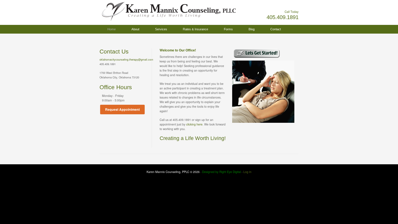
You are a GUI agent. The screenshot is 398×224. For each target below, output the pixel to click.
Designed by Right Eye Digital (222, 172)
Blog (252, 29)
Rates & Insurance (195, 29)
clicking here (194, 124)
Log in (247, 172)
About (135, 29)
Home (111, 29)
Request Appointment (122, 109)
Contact (275, 29)
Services (161, 29)
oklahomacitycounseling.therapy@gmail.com (126, 59)
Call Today (291, 12)
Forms (228, 29)
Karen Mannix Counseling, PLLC (141, 10)
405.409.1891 (282, 17)
